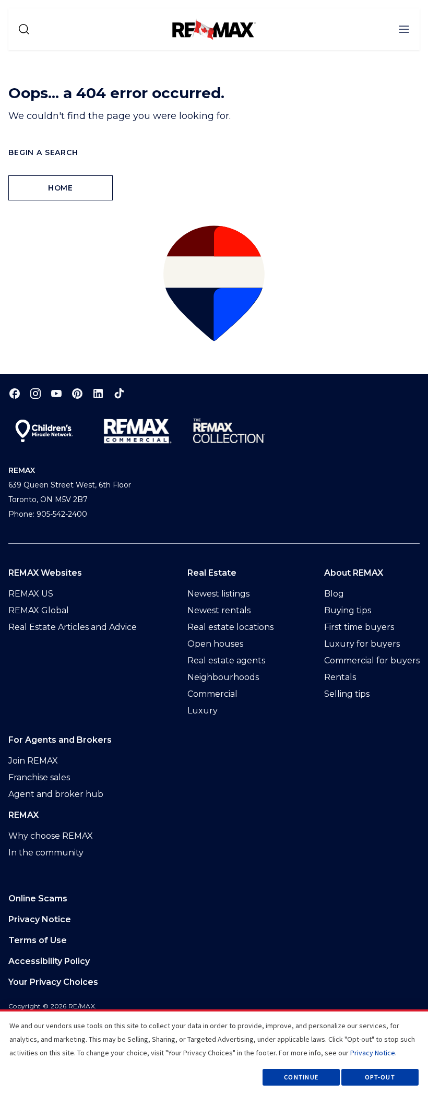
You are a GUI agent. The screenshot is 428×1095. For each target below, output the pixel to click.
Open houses (215, 644)
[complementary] (214, 982)
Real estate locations (230, 627)
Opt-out (380, 1077)
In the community (46, 853)
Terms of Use (37, 940)
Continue (301, 1077)
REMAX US (30, 594)
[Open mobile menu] (404, 29)
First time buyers (359, 627)
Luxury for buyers (362, 644)
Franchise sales (39, 777)
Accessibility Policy (49, 961)
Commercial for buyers (372, 660)
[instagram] (35, 393)
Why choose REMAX (50, 836)
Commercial (212, 694)
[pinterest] (77, 393)
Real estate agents (226, 660)
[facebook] (14, 393)
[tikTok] (119, 393)
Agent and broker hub (55, 794)
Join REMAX (33, 761)
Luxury (202, 711)
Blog (334, 594)
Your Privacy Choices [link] (53, 982)
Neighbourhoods (223, 677)
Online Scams (37, 898)
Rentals (340, 677)
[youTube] (56, 393)
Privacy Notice (39, 919)
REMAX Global (38, 610)
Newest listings (218, 594)
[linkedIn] (98, 393)
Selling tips (347, 694)
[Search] (24, 29)
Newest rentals (219, 610)
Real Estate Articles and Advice (72, 627)
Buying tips (347, 610)
